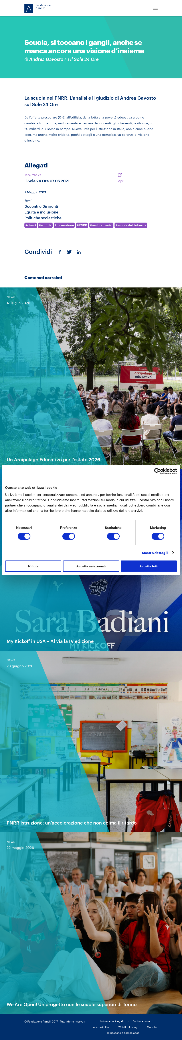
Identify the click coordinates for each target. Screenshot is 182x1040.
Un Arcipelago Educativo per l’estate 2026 (53, 459)
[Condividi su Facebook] (60, 252)
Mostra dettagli (155, 553)
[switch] (68, 536)
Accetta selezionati (91, 566)
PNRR (83, 225)
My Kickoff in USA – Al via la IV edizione (50, 641)
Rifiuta (33, 566)
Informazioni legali (111, 1021)
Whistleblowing (128, 1026)
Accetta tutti (148, 566)
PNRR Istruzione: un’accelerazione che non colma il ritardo (72, 822)
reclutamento (102, 225)
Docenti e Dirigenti (41, 206)
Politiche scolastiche (42, 218)
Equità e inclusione (41, 212)
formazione (65, 225)
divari (31, 225)
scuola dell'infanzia (131, 225)
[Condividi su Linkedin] (79, 252)
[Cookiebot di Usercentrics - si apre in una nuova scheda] (157, 471)
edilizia (46, 225)
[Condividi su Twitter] (69, 251)
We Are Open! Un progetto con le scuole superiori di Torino (72, 1004)
